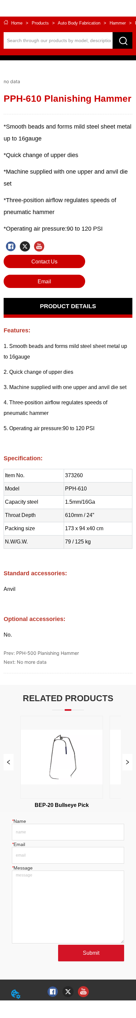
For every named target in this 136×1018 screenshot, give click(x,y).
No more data (32, 662)
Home (16, 23)
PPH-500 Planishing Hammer (47, 653)
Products (40, 23)
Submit (91, 953)
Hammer (118, 23)
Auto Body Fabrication (79, 23)
